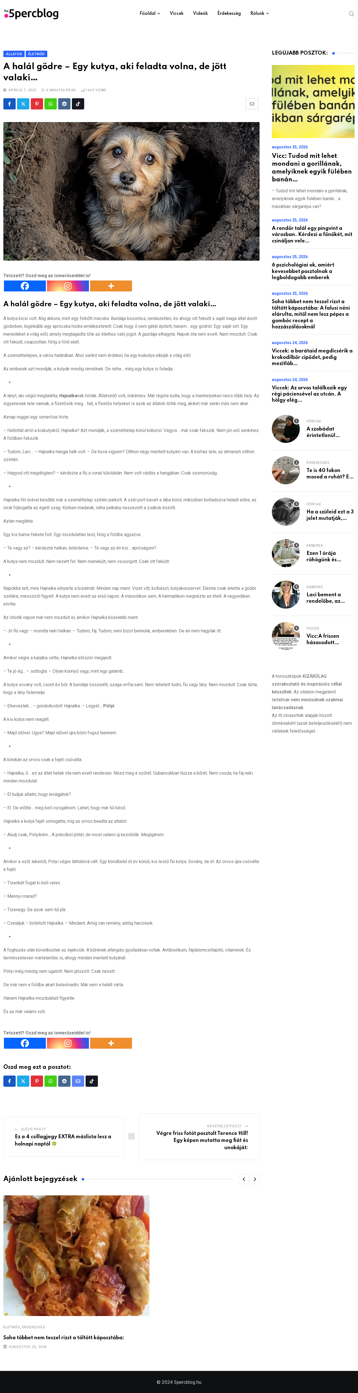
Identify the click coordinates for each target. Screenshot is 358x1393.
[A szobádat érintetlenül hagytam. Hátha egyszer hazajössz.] (286, 429)
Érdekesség (229, 13)
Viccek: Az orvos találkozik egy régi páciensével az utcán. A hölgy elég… (309, 394)
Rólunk (257, 13)
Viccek (176, 13)
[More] (111, 286)
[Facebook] (25, 286)
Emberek (315, 546)
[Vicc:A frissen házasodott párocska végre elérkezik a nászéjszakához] (286, 636)
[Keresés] (352, 13)
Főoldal (148, 13)
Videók (200, 13)
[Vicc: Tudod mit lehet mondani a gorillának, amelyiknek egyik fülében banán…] (313, 101)
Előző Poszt (33, 1129)
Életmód (11, 1327)
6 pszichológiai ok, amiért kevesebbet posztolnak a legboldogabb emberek (303, 271)
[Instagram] (68, 286)
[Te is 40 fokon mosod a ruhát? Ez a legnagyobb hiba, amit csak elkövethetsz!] (286, 470)
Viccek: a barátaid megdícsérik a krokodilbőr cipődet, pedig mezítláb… (312, 357)
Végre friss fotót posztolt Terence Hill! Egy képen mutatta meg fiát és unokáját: (202, 1140)
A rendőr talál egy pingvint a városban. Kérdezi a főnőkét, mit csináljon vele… (312, 235)
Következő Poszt (224, 1126)
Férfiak (314, 421)
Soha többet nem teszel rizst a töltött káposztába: (63, 1337)
